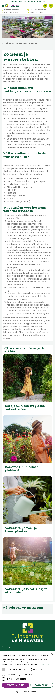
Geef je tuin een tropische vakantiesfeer (25, 407)
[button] (27, 691)
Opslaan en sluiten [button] (15, 685)
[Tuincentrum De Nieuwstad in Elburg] (12, 5)
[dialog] (27, 673)
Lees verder (45, 664)
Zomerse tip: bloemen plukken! (21, 468)
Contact (51, 6)
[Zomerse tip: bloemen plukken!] (27, 439)
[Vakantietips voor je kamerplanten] (27, 500)
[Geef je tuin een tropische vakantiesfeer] (27, 378)
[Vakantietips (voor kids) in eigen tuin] (27, 561)
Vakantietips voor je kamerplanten (21, 529)
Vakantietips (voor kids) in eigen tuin (26, 590)
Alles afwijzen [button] (41, 685)
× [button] (52, 654)
